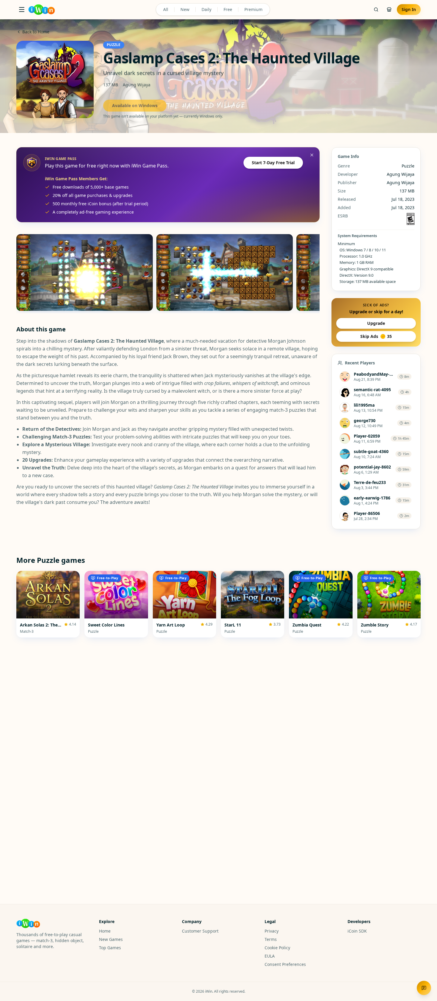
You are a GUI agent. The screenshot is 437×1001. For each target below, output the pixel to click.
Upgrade (376, 323)
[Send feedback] (424, 988)
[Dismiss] (312, 155)
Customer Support (200, 931)
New (184, 9)
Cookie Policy (277, 947)
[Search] (376, 9)
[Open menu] (21, 9)
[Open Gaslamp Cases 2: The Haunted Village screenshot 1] (84, 272)
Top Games (110, 947)
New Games (111, 939)
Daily (206, 9)
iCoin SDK (357, 931)
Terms (271, 939)
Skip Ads (376, 336)
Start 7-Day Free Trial (273, 162)
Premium (253, 9)
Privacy (272, 931)
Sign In (409, 9)
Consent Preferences (285, 964)
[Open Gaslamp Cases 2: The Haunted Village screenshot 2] (224, 272)
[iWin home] (41, 9)
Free (228, 9)
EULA (270, 956)
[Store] (389, 9)
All (165, 9)
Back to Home (35, 32)
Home (105, 931)
